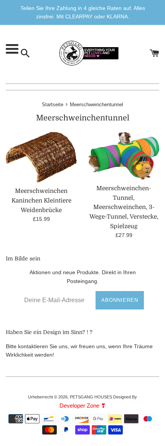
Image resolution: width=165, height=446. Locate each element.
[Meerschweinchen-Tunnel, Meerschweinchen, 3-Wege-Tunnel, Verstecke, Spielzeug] (123, 156)
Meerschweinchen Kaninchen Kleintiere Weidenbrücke (41, 200)
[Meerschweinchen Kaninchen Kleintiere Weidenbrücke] (41, 157)
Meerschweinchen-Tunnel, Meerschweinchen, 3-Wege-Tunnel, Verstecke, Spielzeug (123, 207)
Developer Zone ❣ (82, 405)
